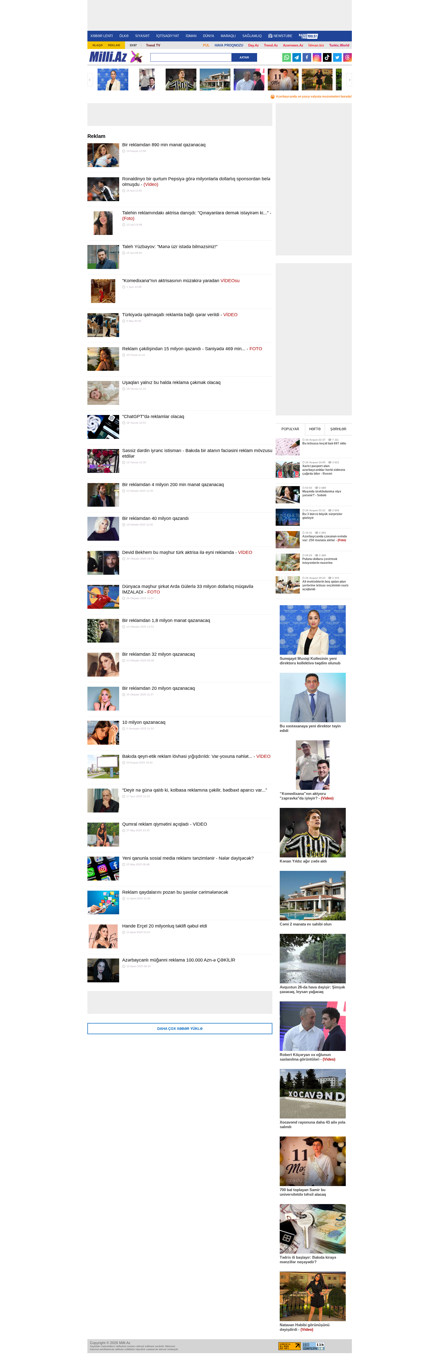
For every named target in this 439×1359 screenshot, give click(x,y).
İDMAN (191, 36)
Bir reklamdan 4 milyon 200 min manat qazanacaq (173, 484)
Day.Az (253, 45)
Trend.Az (271, 45)
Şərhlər (338, 429)
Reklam (114, 45)
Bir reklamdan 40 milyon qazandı (155, 518)
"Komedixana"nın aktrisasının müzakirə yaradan (181, 280)
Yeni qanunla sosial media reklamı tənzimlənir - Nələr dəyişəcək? (188, 858)
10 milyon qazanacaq (143, 722)
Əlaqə (97, 45)
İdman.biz (316, 45)
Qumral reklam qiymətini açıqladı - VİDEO (164, 824)
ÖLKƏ (124, 36)
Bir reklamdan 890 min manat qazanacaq (164, 144)
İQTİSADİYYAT (167, 36)
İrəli (349, 79)
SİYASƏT (142, 36)
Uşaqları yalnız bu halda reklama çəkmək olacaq (171, 382)
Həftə (315, 429)
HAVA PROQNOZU (229, 45)
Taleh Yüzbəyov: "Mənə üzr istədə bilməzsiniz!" (169, 246)
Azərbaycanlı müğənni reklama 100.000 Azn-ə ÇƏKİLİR (178, 960)
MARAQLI (228, 36)
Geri (90, 79)
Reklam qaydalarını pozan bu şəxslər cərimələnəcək (175, 892)
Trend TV (153, 45)
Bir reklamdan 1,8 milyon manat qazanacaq (166, 620)
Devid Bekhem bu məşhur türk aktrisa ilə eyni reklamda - (187, 552)
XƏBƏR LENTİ (101, 36)
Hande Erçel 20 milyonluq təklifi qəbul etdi (164, 926)
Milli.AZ (108, 57)
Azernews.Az (293, 45)
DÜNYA (208, 36)
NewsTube (283, 36)
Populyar (290, 429)
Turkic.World (339, 45)
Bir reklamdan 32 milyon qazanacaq (158, 654)
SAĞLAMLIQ (252, 36)
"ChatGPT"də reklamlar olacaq (153, 416)
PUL (206, 45)
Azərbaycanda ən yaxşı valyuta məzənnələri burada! (314, 96)
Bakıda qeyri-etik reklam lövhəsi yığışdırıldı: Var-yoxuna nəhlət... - (196, 756)
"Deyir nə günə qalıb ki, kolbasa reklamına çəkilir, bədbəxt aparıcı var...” (194, 790)
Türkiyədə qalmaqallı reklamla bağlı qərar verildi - (180, 314)
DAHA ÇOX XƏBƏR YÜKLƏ (179, 1029)
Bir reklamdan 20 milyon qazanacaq (158, 688)
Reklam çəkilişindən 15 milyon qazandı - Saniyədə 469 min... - (192, 348)
